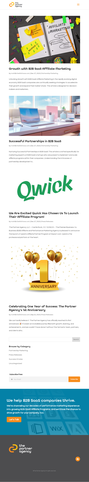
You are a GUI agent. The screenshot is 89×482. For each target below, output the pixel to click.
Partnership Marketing (49, 73)
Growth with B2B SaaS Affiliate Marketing (40, 69)
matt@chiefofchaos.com (20, 73)
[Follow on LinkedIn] (77, 459)
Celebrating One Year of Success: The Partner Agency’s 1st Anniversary (42, 308)
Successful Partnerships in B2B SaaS (35, 141)
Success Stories (16, 359)
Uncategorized (15, 363)
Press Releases (47, 221)
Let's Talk (14, 419)
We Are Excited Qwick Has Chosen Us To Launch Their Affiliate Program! (44, 215)
